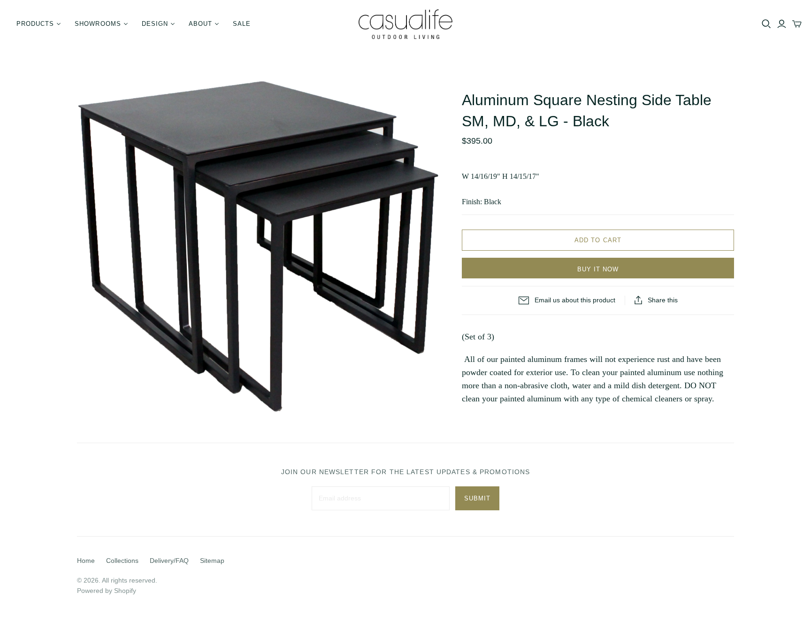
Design (155, 23)
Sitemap (212, 560)
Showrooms (98, 23)
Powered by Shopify (106, 590)
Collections (122, 560)
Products (35, 23)
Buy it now (598, 269)
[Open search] (766, 24)
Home (86, 560)
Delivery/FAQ (169, 560)
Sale (242, 23)
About (200, 23)
